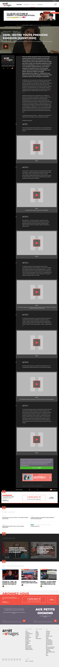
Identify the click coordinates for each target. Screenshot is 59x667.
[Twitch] (14, 660)
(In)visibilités (27, 642)
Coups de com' (27, 632)
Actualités (26, 4)
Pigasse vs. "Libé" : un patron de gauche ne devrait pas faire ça (9, 583)
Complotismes (27, 643)
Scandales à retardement (29, 633)
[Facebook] (3, 660)
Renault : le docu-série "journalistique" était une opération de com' (48, 583)
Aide (46, 645)
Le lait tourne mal (35, 526)
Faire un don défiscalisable (50, 648)
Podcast (47, 655)
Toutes (37, 631)
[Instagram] (12, 660)
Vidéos (37, 637)
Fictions (26, 631)
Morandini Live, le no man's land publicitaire (29, 582)
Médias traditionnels (28, 645)
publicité (4, 516)
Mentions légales (48, 650)
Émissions (32, 4)
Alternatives (27, 639)
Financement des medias (29, 649)
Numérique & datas (28, 637)
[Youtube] (9, 660)
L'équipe (47, 638)
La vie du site (48, 632)
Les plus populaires (38, 638)
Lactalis (32, 516)
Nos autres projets (48, 639)
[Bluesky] (6, 660)
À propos (47, 637)
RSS (46, 654)
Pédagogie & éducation (28, 648)
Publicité (26, 644)
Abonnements (48, 631)
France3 (4, 524)
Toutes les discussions (49, 643)
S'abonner (54, 12)
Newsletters (47, 649)
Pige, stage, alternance (49, 644)
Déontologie (27, 638)
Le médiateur (48, 633)
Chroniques (40, 4)
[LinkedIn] (20, 660)
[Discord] (17, 660)
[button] (36, 467)
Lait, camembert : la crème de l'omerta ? (42, 524)
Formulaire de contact (49, 642)
